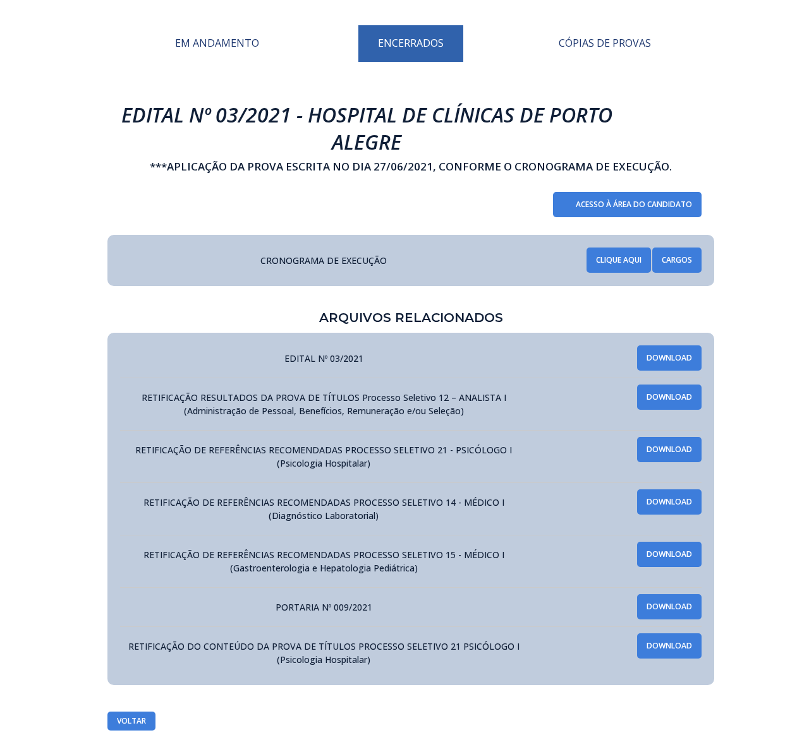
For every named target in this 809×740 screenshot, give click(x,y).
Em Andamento (217, 43)
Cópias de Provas (605, 43)
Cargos (677, 259)
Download (669, 357)
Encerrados (411, 43)
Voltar (131, 720)
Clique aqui (619, 259)
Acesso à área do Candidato (634, 204)
